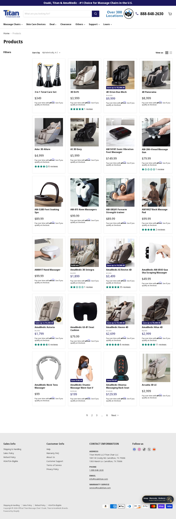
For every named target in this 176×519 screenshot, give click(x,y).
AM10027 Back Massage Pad (154, 211)
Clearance (65, 24)
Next (114, 415)
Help (48, 449)
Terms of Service (54, 465)
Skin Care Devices (36, 24)
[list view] (171, 53)
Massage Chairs (12, 24)
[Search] (95, 14)
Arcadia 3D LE (149, 384)
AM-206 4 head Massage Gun (155, 151)
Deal (52, 24)
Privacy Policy (52, 469)
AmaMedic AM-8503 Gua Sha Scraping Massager (155, 271)
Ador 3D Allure (42, 149)
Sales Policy (8, 453)
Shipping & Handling (12, 449)
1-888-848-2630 (96, 470)
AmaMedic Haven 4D (117, 327)
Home (6, 33)
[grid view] (167, 53)
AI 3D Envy (76, 149)
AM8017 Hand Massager (47, 269)
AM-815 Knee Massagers (83, 209)
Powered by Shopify (11, 511)
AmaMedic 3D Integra (82, 269)
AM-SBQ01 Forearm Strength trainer (116, 211)
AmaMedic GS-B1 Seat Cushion (82, 329)
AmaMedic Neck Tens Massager (46, 386)
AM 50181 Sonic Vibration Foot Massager (120, 151)
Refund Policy (9, 457)
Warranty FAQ (52, 453)
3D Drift (74, 91)
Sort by (36, 52)
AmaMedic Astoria (45, 327)
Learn (106, 24)
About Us (50, 457)
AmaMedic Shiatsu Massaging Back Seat (117, 386)
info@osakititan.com (98, 478)
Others (79, 24)
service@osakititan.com (100, 487)
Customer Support (54, 461)
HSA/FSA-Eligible (10, 461)
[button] (77, 109)
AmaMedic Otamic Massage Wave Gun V (81, 386)
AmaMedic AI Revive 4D (119, 269)
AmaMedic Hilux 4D (152, 327)
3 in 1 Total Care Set (46, 91)
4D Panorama (149, 91)
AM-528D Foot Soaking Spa (47, 211)
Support (93, 24)
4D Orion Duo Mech (116, 91)
